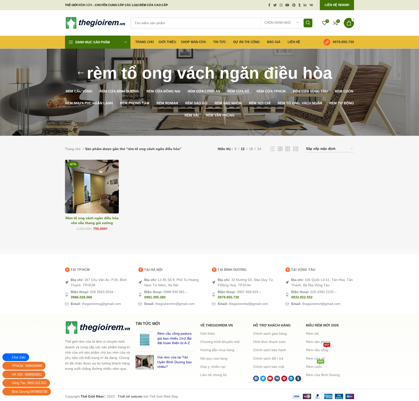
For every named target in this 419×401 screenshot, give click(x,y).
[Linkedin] (291, 378)
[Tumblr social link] (299, 5)
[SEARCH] (308, 23)
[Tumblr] (298, 378)
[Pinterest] (284, 378)
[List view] (272, 149)
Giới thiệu (207, 333)
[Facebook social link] (269, 5)
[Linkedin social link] (305, 5)
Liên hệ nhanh (337, 5)
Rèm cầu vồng (317, 349)
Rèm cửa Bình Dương (323, 375)
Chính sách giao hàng (270, 333)
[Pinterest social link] (294, 5)
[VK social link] (311, 5)
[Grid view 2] (280, 149)
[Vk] (277, 378)
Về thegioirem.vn (216, 325)
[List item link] (99, 282)
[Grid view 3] (287, 149)
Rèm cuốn (314, 366)
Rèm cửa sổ (315, 358)
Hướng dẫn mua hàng (217, 350)
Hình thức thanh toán (269, 342)
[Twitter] (263, 378)
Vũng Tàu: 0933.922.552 (29, 383)
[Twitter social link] (275, 5)
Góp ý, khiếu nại (212, 367)
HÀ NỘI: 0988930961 (27, 374)
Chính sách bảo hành (269, 350)
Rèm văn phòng (318, 342)
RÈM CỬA (85, 5)
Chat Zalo (18, 357)
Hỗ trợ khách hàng (272, 325)
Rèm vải (312, 333)
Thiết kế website (130, 396)
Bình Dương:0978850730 (29, 391)
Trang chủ (73, 149)
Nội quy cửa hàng (213, 358)
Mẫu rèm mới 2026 (322, 325)
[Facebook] (256, 378)
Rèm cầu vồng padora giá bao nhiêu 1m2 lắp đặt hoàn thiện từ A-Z (174, 338)
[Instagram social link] (281, 5)
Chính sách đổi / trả (268, 358)
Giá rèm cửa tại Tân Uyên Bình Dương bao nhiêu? (174, 362)
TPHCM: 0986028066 (27, 366)
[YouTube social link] (287, 5)
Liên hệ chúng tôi (213, 375)
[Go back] (81, 73)
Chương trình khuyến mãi (220, 342)
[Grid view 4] (295, 149)
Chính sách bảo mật (268, 367)
